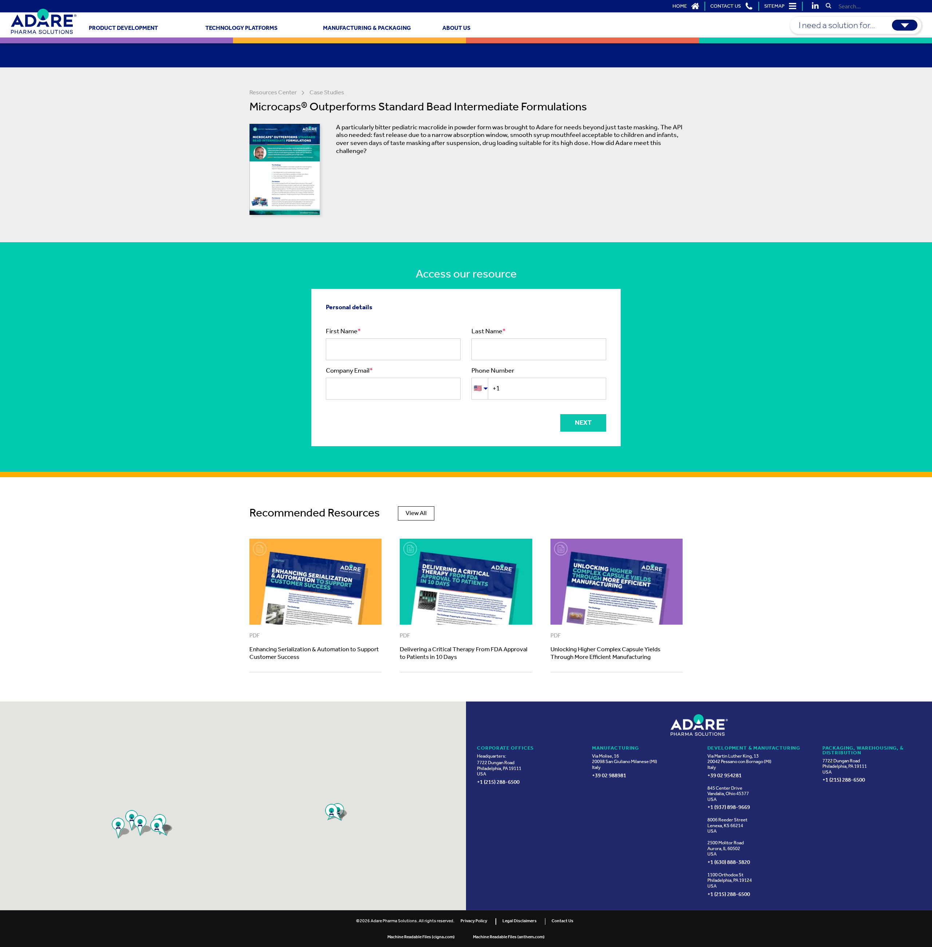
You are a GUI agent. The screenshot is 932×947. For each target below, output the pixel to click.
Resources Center (273, 93)
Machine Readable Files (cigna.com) (421, 937)
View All (416, 513)
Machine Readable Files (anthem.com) (509, 937)
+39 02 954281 (724, 775)
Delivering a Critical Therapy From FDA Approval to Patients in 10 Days (464, 653)
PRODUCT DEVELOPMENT (123, 28)
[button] (686, 6)
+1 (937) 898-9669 (728, 807)
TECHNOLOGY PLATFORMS (241, 28)
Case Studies (326, 93)
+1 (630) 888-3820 (728, 862)
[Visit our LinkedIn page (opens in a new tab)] (815, 7)
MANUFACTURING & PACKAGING (367, 28)
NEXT (583, 423)
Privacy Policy (474, 921)
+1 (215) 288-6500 (498, 781)
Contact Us (562, 921)
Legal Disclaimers (519, 921)
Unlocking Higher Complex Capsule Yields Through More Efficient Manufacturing (605, 653)
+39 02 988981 (609, 775)
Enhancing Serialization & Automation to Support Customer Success (314, 653)
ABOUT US (456, 28)
